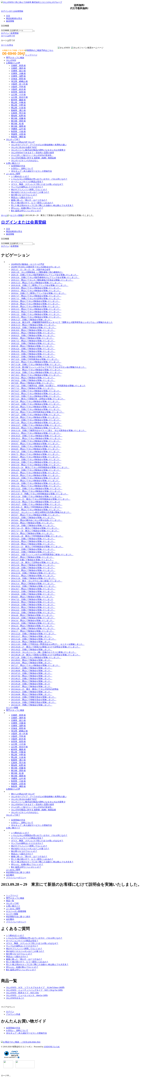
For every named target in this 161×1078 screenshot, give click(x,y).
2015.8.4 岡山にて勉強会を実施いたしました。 (32, 523)
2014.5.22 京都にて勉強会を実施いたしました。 (33, 613)
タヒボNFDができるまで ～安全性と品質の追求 (32, 153)
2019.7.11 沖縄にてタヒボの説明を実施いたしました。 (36, 298)
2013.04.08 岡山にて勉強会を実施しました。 (31, 694)
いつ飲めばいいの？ (20, 176)
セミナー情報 (16, 215)
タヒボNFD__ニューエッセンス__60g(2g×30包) (27, 995)
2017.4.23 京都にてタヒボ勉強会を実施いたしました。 (36, 404)
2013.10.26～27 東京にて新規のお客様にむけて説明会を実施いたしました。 (45, 647)
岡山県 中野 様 (18, 105)
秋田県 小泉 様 (18, 131)
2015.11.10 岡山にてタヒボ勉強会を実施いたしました (35, 502)
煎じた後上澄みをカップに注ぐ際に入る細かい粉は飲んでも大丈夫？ (42, 205)
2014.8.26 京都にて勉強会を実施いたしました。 (33, 594)
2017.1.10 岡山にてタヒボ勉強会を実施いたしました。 (36, 422)
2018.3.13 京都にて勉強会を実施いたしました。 (33, 354)
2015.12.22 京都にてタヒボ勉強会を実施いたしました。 (36, 488)
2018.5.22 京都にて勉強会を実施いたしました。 (33, 343)
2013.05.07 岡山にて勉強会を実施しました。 (31, 686)
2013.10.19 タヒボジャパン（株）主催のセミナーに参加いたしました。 (43, 652)
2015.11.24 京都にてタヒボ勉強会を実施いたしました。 (36, 496)
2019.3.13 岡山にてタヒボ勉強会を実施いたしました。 (36, 309)
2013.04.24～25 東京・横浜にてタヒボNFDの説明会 (34, 689)
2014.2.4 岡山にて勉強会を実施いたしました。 (32, 626)
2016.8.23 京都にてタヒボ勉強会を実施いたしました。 (36, 446)
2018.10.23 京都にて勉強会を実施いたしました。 (33, 327)
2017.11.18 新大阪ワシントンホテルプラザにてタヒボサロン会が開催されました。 (49, 367)
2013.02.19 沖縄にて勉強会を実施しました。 (31, 705)
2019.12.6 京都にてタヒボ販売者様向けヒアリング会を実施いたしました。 (45, 277)
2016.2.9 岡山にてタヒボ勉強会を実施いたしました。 (35, 481)
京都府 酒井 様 (18, 68)
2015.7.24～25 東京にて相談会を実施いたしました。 (35, 528)
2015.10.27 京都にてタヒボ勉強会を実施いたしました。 (36, 504)
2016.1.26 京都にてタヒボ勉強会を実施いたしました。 (36, 483)
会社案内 (10, 875)
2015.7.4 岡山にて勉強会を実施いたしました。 (32, 533)
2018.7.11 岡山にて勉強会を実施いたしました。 (33, 341)
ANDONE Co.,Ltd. (52, 1047)
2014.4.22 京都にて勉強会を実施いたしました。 (33, 610)
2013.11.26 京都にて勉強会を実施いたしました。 (33, 639)
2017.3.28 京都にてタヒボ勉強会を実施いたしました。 (36, 409)
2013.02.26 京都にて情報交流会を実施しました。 (33, 702)
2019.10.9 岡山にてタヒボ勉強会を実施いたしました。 (36, 288)
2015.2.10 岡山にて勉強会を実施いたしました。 (33, 565)
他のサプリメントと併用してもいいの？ (29, 190)
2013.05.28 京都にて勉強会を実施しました (30, 684)
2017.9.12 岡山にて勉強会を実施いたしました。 (33, 378)
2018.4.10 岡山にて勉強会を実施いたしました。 (33, 351)
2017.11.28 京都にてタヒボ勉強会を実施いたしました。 (36, 364)
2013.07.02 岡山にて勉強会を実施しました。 (31, 676)
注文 (8, 16)
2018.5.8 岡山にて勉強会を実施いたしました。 (32, 346)
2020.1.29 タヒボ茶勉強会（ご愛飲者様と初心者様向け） (37, 272)
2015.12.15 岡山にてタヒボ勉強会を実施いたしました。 (36, 491)
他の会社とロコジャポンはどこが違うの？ (30, 192)
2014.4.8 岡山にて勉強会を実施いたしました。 (32, 615)
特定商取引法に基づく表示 (18, 872)
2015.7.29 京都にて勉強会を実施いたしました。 (33, 525)
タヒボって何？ (13, 139)
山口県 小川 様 (18, 94)
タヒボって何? (12, 903)
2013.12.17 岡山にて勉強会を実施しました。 (31, 636)
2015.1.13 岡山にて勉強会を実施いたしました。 (33, 570)
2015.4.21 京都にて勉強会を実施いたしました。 (33, 552)
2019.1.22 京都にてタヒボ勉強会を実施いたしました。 (36, 314)
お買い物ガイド (13, 163)
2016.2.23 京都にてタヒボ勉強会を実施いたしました (35, 478)
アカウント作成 (13, 1014)
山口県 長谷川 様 (19, 97)
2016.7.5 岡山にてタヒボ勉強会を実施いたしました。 (35, 454)
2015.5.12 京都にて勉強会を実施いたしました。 (33, 549)
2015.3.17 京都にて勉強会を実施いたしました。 (32, 560)
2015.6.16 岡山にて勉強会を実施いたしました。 (33, 541)
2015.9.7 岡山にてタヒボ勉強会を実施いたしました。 (35, 515)
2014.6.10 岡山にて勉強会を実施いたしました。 (33, 602)
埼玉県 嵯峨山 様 (19, 81)
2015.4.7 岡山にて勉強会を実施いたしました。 (32, 557)
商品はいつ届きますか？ (22, 197)
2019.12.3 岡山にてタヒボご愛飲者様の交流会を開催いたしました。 (42, 280)
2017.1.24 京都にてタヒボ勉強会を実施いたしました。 (36, 420)
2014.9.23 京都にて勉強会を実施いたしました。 (33, 591)
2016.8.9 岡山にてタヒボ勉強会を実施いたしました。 (35, 449)
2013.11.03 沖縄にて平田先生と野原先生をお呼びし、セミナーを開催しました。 (48, 644)
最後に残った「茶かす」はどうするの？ (29, 200)
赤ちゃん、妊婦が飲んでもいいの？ (27, 208)
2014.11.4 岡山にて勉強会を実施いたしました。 (33, 583)
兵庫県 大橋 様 (18, 73)
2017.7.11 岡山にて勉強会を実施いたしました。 (33, 388)
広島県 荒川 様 (18, 113)
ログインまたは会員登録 (12, 11)
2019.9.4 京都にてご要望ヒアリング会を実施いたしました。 (38, 293)
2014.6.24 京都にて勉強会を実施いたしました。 (33, 605)
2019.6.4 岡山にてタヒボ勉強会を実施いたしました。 (35, 301)
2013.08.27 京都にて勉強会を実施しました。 (31, 668)
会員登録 (14, 33)
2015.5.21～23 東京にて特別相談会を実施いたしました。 (37, 547)
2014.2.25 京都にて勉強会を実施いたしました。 (33, 623)
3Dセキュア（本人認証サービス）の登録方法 (31, 171)
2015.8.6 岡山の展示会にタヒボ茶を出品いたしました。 (36, 520)
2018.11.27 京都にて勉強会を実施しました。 (31, 320)
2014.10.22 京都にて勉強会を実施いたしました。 (33, 586)
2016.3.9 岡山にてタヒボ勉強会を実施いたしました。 (35, 475)
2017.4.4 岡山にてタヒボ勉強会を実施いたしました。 (35, 407)
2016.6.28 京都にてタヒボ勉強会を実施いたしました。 (36, 459)
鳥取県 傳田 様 (18, 137)
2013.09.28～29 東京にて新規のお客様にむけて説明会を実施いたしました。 (45, 655)
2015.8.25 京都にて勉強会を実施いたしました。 (33, 518)
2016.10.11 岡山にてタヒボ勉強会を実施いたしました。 (36, 438)
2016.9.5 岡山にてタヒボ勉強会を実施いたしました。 (35, 444)
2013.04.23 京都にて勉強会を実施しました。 (31, 692)
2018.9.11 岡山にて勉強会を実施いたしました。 (33, 333)
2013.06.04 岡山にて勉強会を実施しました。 (31, 681)
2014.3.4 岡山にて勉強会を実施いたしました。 (32, 620)
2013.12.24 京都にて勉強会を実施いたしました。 (33, 634)
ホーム (4, 215)
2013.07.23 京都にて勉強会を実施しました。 (31, 673)
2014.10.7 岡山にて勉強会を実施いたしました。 (33, 589)
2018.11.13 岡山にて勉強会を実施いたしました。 (33, 325)
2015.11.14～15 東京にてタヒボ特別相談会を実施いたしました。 (40, 499)
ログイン (5, 33)
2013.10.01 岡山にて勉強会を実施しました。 (31, 663)
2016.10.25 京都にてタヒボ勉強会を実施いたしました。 (36, 436)
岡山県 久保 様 (18, 108)
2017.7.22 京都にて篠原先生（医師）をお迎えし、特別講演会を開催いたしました (48, 386)
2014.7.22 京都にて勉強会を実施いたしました (32, 599)
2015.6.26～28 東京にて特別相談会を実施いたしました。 (37, 536)
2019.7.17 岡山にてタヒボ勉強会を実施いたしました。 (36, 296)
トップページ (31, 55)
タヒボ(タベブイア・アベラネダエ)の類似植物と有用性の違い (39, 145)
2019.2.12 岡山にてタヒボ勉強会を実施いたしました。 (36, 312)
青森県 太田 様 (18, 134)
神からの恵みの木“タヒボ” (23, 142)
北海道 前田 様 (18, 79)
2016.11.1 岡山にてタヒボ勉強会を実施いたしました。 (36, 433)
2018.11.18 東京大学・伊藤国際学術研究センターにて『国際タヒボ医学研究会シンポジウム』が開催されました (62, 322)
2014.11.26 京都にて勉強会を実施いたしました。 (33, 578)
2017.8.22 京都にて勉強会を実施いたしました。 (33, 380)
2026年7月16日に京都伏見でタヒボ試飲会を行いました (35, 267)
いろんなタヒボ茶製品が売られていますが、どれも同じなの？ (39, 179)
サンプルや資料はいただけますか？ (27, 187)
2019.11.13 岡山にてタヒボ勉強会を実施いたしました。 (36, 283)
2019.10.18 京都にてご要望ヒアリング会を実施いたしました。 (39, 285)
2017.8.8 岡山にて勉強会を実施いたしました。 (32, 383)
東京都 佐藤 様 (18, 118)
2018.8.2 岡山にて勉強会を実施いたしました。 (32, 338)
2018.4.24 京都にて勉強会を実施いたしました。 (33, 349)
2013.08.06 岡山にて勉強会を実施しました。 (31, 671)
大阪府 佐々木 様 (19, 84)
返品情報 (10, 21)
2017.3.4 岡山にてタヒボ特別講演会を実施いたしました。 (37, 412)
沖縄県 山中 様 (18, 129)
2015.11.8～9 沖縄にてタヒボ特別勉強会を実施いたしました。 (39, 494)
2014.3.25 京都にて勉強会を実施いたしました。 (33, 618)
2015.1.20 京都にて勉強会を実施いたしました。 (33, 568)
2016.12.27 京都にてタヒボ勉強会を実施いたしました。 (36, 425)
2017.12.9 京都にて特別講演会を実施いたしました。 (35, 359)
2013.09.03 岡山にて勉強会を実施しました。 (31, 660)
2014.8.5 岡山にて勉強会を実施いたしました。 (32, 597)
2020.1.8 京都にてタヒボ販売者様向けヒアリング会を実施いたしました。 (44, 275)
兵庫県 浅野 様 (18, 76)
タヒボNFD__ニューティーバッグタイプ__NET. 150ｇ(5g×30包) (34, 990)
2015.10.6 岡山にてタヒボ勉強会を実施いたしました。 (36, 510)
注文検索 (5, 30)
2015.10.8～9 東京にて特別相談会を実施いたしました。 (36, 507)
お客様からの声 (13, 63)
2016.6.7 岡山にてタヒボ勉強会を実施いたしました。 (35, 457)
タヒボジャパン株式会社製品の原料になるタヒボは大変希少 (38, 150)
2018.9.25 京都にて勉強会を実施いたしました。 (33, 335)
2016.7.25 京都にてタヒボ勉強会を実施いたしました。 (36, 452)
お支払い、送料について (22, 168)
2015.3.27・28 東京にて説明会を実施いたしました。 (35, 562)
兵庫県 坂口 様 (18, 71)
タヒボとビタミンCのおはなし (25, 160)
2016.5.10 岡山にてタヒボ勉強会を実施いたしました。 (36, 465)
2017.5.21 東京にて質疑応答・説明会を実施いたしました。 (38, 399)
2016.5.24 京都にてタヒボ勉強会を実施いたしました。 (36, 462)
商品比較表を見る (14, 18)
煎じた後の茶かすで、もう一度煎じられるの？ (32, 203)
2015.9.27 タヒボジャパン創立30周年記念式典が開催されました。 (41, 512)
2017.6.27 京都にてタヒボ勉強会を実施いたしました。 (36, 391)
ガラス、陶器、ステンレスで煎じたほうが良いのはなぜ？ (37, 184)
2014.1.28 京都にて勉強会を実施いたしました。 (33, 628)
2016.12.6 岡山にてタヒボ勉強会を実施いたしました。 (36, 428)
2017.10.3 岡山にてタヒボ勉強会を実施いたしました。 (36, 375)
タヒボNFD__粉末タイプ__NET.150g (22, 993)
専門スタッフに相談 (15, 58)
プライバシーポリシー (16, 878)
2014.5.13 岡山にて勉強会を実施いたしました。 (33, 607)
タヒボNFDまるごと (15, 998)
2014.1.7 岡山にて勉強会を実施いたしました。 (32, 631)
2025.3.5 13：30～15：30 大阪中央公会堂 (30, 269)
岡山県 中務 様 (18, 102)
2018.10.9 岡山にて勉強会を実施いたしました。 (33, 330)
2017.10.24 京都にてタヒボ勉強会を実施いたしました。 (36, 372)
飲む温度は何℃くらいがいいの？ (26, 211)
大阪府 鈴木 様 (18, 89)
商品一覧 (10, 901)
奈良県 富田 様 (18, 92)
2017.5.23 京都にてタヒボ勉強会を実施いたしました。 (36, 396)
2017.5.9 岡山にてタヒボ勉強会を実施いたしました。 (35, 401)
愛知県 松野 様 (18, 116)
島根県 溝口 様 (18, 110)
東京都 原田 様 (18, 121)
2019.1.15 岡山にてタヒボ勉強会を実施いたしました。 (36, 317)
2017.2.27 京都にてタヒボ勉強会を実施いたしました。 (36, 415)
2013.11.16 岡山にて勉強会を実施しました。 (31, 642)
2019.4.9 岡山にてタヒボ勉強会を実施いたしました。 (35, 306)
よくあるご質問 (13, 174)
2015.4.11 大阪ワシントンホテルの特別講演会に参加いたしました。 (42, 554)
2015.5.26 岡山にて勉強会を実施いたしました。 (33, 544)
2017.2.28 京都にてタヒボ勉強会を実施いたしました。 (36, 657)
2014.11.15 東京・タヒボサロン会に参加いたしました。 (36, 581)
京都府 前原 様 (18, 65)
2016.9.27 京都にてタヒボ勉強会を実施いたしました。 (36, 441)
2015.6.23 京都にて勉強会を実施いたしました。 (33, 539)
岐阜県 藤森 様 (18, 100)
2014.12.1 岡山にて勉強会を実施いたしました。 (33, 576)
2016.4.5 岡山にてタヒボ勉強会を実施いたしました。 (35, 473)
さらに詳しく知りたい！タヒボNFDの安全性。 (32, 155)
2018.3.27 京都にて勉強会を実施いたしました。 (33, 357)
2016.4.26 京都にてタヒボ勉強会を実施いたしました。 (36, 470)
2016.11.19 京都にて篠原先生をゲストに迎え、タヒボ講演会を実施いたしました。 (49, 430)
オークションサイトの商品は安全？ (27, 182)
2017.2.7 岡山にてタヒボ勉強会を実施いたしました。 (35, 665)
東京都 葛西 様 (18, 126)
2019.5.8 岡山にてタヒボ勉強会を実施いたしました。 (35, 304)
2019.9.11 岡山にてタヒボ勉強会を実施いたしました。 (36, 291)
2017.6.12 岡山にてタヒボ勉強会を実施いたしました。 (36, 393)
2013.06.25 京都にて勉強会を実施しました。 (31, 678)
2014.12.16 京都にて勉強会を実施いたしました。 (33, 573)
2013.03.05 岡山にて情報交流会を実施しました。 (33, 700)
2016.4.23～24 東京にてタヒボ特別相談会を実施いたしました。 (40, 467)
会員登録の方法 (18, 166)
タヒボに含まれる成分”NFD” (24, 147)
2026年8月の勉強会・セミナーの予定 (27, 264)
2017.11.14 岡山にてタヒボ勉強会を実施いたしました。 (36, 370)
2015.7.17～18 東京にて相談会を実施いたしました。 (35, 531)
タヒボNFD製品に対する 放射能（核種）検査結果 (33, 158)
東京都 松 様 (17, 124)
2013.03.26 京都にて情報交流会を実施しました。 (33, 697)
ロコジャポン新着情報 (16, 911)
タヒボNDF (11, 60)
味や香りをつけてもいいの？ (24, 195)
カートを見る (7, 45)
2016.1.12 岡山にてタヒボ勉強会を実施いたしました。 (36, 486)
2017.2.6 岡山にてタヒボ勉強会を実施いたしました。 (35, 417)
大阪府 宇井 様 (18, 87)
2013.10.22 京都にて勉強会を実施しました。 (31, 649)
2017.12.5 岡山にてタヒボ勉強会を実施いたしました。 (36, 362)
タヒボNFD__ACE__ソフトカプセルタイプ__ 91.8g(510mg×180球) (35, 987)
